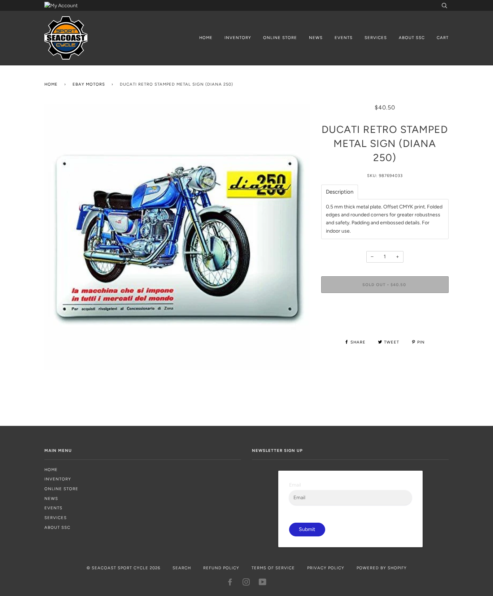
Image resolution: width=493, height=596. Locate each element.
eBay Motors (89, 84)
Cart (443, 37)
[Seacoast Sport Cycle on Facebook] (230, 583)
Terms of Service (273, 567)
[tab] (339, 192)
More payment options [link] (384, 323)
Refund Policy (221, 567)
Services (376, 37)
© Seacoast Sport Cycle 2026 (123, 567)
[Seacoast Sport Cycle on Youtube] (263, 583)
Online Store (280, 37)
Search (182, 567)
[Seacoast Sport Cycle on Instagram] (246, 583)
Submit (307, 529)
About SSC (412, 37)
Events (344, 37)
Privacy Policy (325, 567)
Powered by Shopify (382, 567)
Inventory (237, 37)
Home (206, 37)
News (316, 37)
